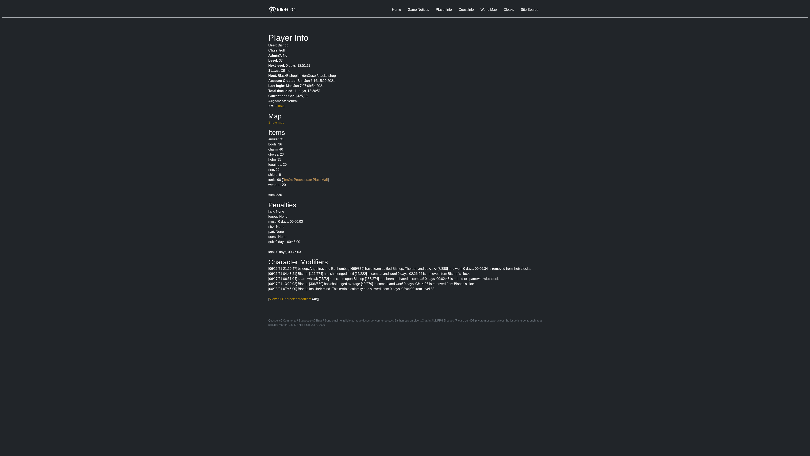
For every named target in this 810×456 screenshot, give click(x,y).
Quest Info (466, 9)
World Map (489, 9)
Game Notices (418, 9)
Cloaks (509, 9)
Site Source (529, 9)
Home (396, 9)
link (281, 106)
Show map (276, 122)
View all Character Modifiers (290, 299)
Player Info (444, 9)
